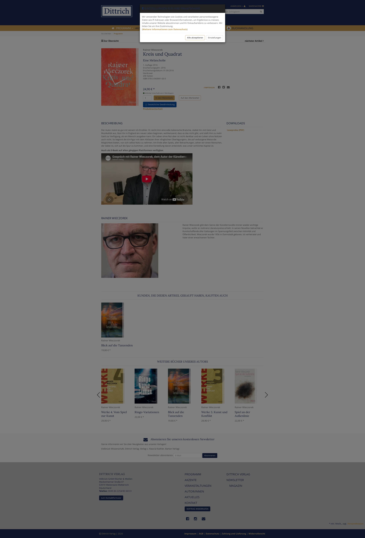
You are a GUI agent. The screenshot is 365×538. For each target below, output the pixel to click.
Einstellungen (214, 37)
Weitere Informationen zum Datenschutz (165, 29)
